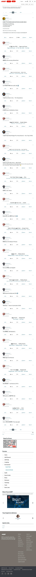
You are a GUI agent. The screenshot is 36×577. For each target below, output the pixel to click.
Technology (6, 482)
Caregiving (6, 462)
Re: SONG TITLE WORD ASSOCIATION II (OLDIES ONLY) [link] (11, 7)
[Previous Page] (4, 12)
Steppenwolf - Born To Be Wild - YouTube (18, 371)
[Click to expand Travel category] (3, 485)
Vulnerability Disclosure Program (27, 569)
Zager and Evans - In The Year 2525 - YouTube (18, 48)
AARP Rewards (7, 457)
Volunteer (19, 538)
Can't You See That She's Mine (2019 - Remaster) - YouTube (18, 150)
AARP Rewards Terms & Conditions (6, 569)
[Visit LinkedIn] (11, 574)
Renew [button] (14, 1)
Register (22, 1)
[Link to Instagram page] (8, 574)
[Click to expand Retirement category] (3, 480)
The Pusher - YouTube (18, 319)
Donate (19, 536)
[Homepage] (3, 1)
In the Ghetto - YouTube (18, 409)
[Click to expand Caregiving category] (3, 462)
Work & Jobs (7, 487)
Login (26, 1)
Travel (5, 485)
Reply (30, 37)
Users (3, 434)
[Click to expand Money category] (3, 477)
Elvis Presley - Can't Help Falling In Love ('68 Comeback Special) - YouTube (18, 178)
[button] (32, 1)
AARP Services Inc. (29, 549)
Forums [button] (32, 4)
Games (5, 454)
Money (5, 477)
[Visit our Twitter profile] (5, 574)
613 (10, 12)
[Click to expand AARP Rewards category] (3, 457)
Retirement (6, 480)
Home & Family (7, 475)
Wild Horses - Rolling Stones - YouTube (18, 345)
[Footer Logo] (7, 534)
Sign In (3, 527)
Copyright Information (17, 569)
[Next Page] (33, 12)
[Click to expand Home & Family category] (3, 475)
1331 (20, 12)
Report (25, 37)
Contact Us (28, 534)
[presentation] (3, 502)
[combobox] (18, 432)
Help (30, 1)
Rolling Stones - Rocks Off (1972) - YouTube (18, 255)
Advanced (32, 434)
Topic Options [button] (6, 15)
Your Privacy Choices (9, 571)
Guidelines (26, 4)
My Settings (22, 4)
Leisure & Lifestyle (9, 469)
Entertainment (7, 464)
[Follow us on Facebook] (2, 574)
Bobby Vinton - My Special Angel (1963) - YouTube (18, 73)
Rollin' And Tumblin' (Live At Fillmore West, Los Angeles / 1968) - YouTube (18, 281)
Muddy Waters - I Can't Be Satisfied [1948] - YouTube (18, 123)
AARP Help (6, 459)
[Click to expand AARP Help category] (3, 459)
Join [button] (8, 1)
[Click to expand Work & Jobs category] (3, 487)
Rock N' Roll (8, 466)
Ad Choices (3, 571)
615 (15, 12)
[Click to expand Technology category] (3, 482)
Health (5, 472)
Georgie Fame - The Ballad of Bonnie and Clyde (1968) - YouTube (18, 229)
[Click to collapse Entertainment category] (3, 464)
